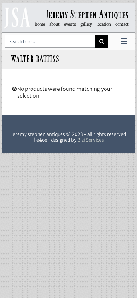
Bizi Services (90, 140)
